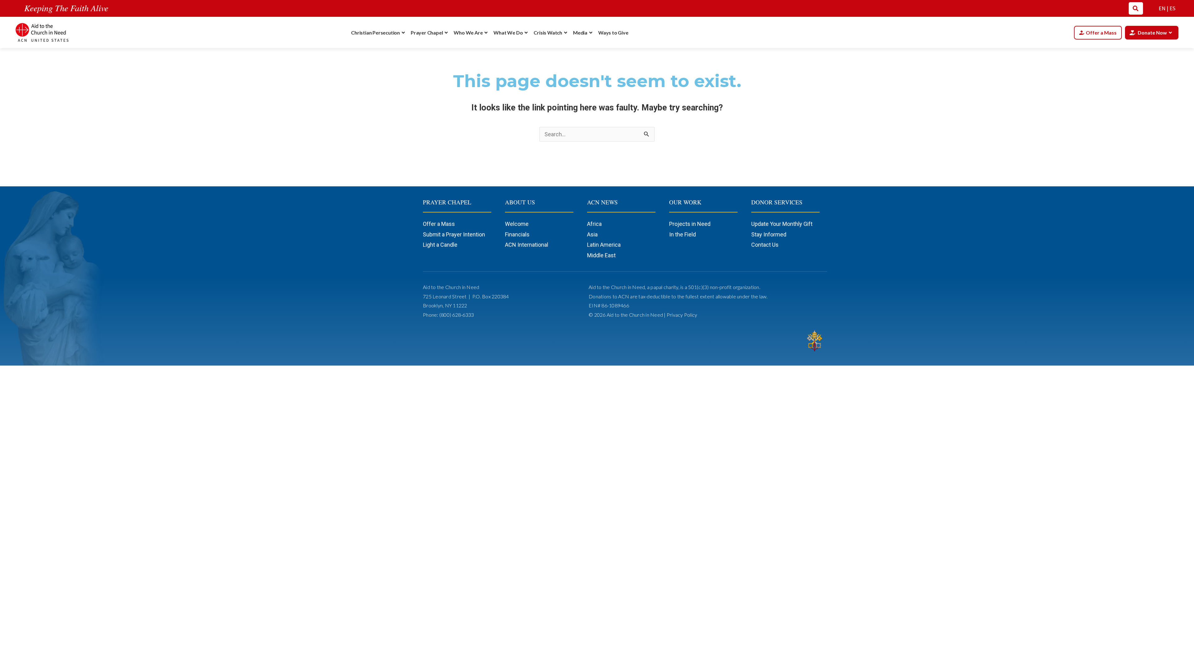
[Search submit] (1135, 8)
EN (1162, 8)
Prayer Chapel (427, 32)
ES (1172, 8)
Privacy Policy (682, 315)
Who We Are (468, 32)
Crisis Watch (548, 32)
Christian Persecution (375, 32)
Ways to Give (613, 32)
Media (580, 32)
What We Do (508, 32)
